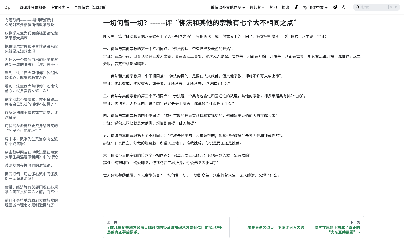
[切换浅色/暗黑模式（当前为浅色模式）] (343, 7)
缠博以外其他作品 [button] (226, 7)
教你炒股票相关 (32, 7)
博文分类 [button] (57, 7)
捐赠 (285, 7)
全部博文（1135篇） (91, 7)
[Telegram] (335, 7)
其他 (273, 7)
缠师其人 (257, 7)
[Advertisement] (31, 227)
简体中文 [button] (316, 7)
